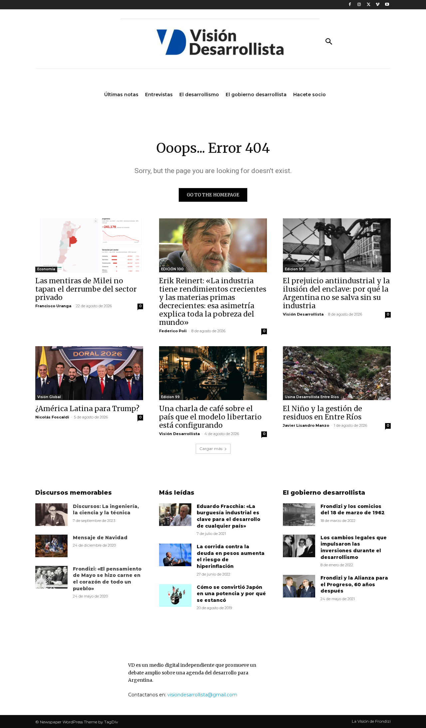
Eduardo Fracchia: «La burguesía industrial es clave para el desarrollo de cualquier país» (228, 516)
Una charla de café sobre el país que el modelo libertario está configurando (210, 417)
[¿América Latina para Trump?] (89, 373)
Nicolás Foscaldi (52, 417)
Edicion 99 (294, 269)
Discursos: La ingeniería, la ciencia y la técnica (106, 509)
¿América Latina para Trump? (87, 408)
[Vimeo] (377, 5)
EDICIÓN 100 (172, 269)
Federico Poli (173, 331)
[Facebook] (350, 5)
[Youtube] (387, 5)
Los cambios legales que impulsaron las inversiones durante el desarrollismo (353, 547)
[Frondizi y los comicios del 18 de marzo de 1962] (299, 514)
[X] (368, 5)
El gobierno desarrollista (324, 492)
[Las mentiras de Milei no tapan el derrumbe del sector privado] (89, 245)
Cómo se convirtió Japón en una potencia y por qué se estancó (231, 593)
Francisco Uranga (53, 306)
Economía (46, 269)
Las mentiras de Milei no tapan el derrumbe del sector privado (86, 289)
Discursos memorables (73, 492)
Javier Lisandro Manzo (306, 425)
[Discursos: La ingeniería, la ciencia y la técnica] (51, 514)
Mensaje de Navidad (100, 538)
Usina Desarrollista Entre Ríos (312, 397)
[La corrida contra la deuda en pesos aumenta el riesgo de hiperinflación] (175, 555)
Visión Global (49, 397)
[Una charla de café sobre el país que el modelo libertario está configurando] (213, 373)
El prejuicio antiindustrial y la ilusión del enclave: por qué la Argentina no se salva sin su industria (336, 293)
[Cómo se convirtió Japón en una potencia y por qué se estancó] (175, 595)
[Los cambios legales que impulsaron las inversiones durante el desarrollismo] (299, 546)
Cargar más (210, 448)
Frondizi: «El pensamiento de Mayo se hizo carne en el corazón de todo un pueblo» (107, 579)
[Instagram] (359, 5)
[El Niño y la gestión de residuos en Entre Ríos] (337, 373)
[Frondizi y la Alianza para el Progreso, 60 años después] (299, 586)
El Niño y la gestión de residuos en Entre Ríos (322, 412)
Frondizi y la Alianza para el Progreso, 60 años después (354, 584)
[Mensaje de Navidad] (51, 546)
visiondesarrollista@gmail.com (202, 695)
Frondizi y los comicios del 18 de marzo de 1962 (352, 509)
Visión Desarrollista (303, 314)
